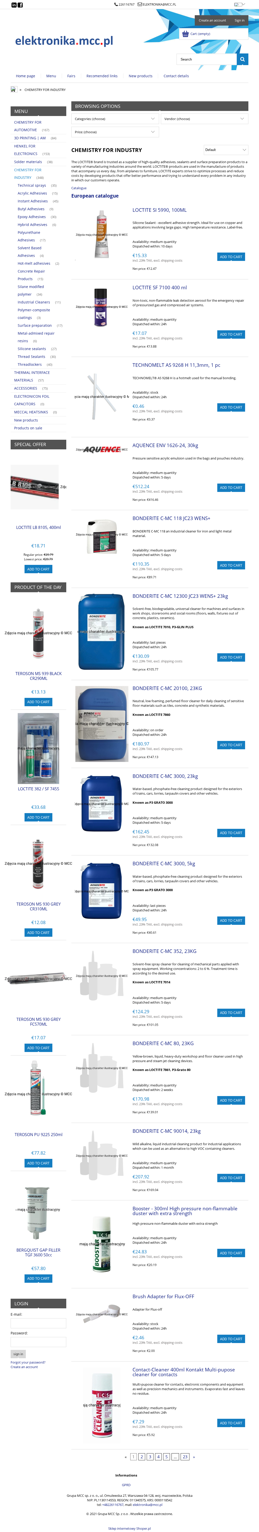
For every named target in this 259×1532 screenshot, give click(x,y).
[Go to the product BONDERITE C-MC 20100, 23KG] (102, 724)
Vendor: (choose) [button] (177, 119)
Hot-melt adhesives (34, 263)
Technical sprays (32, 185)
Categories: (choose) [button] (90, 119)
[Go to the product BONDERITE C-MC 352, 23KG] (102, 976)
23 (185, 1457)
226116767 (127, 4)
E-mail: (16, 1314)
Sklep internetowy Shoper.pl (129, 1528)
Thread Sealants (31, 356)
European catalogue (95, 196)
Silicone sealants (32, 348)
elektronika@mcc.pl (159, 4)
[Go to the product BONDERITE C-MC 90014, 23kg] (102, 1156)
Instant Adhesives (33, 201)
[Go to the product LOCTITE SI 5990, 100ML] (102, 235)
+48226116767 (112, 1504)
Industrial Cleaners (34, 302)
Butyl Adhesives (31, 208)
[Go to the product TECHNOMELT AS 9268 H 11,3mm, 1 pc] (102, 397)
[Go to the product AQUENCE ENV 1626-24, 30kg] (102, 450)
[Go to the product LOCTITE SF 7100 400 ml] (102, 307)
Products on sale (28, 428)
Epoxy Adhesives (32, 216)
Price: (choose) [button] (86, 132)
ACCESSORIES (25, 388)
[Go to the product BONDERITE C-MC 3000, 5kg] (102, 891)
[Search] (242, 59)
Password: (19, 1333)
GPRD (126, 1485)
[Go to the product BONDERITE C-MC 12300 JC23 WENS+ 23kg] (102, 632)
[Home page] (64, 40)
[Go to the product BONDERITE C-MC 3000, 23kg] (102, 804)
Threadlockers (30, 364)
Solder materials (28, 161)
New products (26, 420)
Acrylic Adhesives (32, 193)
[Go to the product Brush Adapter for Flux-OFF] (102, 1314)
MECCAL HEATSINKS (31, 412)
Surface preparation (35, 325)
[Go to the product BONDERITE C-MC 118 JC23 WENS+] (102, 534)
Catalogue (79, 188)
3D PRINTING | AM (30, 138)
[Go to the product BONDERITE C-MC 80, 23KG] (102, 1068)
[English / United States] (238, 3)
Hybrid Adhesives (32, 224)
